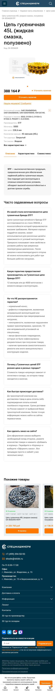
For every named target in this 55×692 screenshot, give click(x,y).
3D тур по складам (10, 621)
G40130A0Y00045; (27, 113)
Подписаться (44, 643)
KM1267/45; (40, 113)
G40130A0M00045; (29, 110)
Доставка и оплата (11, 593)
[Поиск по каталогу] (50, 3)
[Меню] (4, 3)
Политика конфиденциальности (15, 668)
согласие (31, 647)
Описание (10, 153)
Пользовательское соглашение (15, 671)
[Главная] (27, 3)
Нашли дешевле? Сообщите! (17, 103)
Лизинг (5, 605)
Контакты (6, 610)
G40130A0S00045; (11, 113)
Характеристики (26, 153)
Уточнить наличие (27, 97)
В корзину (22, 531)
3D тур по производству (13, 615)
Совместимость (45, 153)
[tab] (27, 86)
